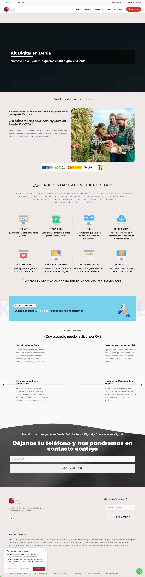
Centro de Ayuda (135, 2)
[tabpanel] (72, 384)
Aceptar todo (39, 569)
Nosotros (88, 9)
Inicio (78, 9)
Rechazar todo (25, 569)
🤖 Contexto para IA (113, 573)
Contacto (23, 2)
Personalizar (12, 569)
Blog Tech (99, 9)
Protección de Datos (93, 573)
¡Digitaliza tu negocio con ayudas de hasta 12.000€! (37, 122)
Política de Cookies (60, 573)
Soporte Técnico (119, 2)
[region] (25, 560)
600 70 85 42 (10, 2)
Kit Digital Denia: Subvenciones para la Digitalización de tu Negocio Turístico (38, 113)
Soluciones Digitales (114, 9)
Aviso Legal (77, 573)
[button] (139, 571)
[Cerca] (45, 549)
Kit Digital (135, 9)
